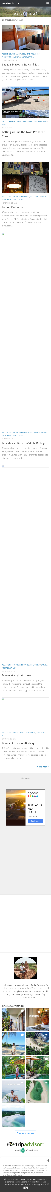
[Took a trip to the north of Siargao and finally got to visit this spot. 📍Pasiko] (13, 1043)
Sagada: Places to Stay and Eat (20, 64)
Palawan (17, 121)
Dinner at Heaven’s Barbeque (19, 743)
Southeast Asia (27, 57)
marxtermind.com (11, 3)
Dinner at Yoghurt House (17, 675)
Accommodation (9, 54)
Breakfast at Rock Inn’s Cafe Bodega (23, 443)
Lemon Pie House (12, 207)
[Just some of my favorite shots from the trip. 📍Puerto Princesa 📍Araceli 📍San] (37, 1091)
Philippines (6, 57)
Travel (5, 124)
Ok (25, 1188)
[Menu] (47, 3)
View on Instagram (25, 1133)
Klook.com (25, 778)
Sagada (16, 57)
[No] (47, 1184)
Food (9, 196)
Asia (19, 54)
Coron (10, 121)
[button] (47, 1160)
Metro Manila (18, 732)
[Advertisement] (25, 857)
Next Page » (43, 766)
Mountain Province (30, 54)
